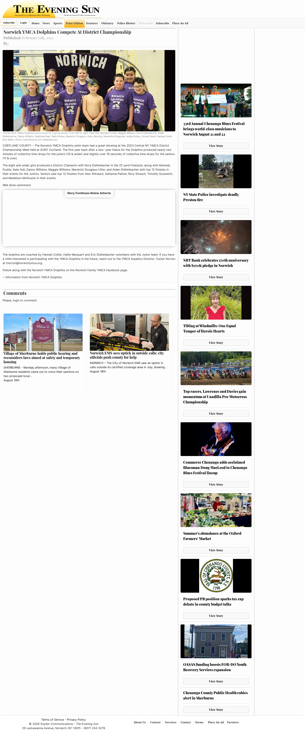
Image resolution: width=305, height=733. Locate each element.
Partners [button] (233, 722)
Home (36, 23)
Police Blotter (126, 23)
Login (23, 22)
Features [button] (92, 23)
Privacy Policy (76, 719)
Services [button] (171, 722)
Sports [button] (57, 23)
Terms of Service (52, 719)
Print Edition (74, 23)
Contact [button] (186, 722)
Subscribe (9, 22)
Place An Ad (180, 23)
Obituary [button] (107, 23)
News (46, 23)
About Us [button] (140, 722)
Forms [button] (199, 722)
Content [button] (155, 722)
